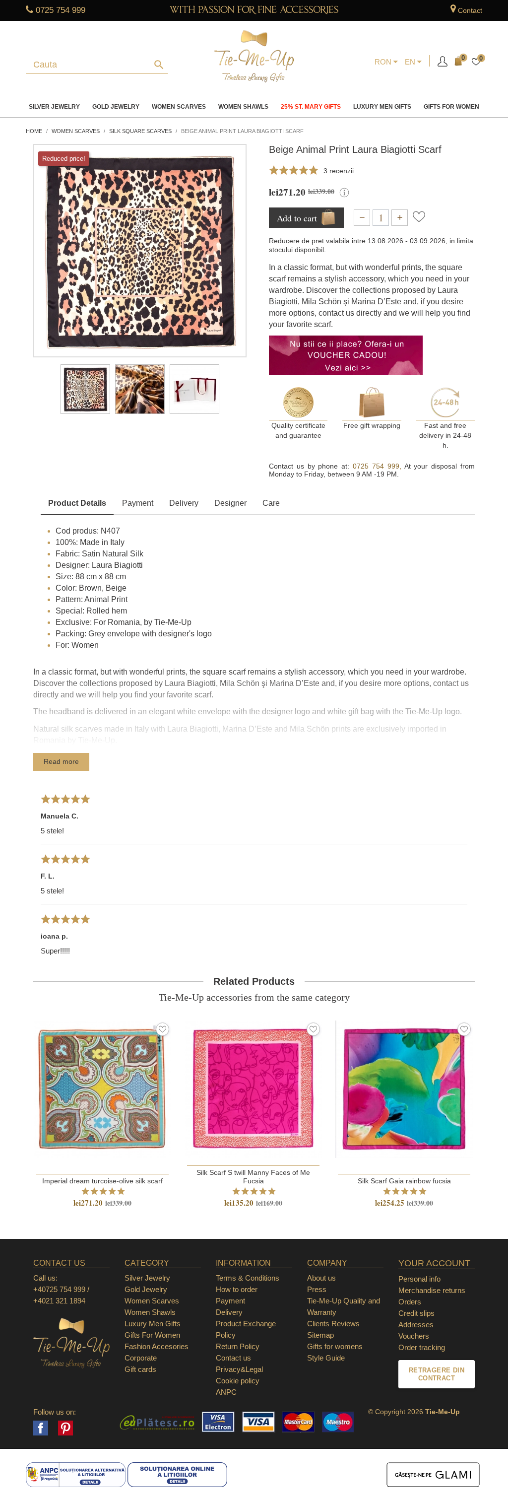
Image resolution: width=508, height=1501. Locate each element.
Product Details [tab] (77, 503)
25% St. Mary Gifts (311, 106)
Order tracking (421, 1347)
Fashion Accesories (157, 1346)
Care (271, 503)
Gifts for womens (335, 1346)
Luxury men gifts (382, 106)
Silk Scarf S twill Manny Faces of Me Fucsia (253, 1176)
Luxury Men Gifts (153, 1323)
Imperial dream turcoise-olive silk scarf (102, 1181)
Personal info (419, 1279)
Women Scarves (179, 106)
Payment (137, 503)
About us (321, 1278)
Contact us (233, 1358)
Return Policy (237, 1346)
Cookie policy (237, 1380)
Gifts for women (451, 106)
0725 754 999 (60, 10)
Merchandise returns (431, 1290)
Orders (409, 1301)
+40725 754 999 (59, 1289)
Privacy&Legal (239, 1369)
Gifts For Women (152, 1335)
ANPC (226, 1392)
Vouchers (413, 1336)
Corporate (141, 1358)
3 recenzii (338, 171)
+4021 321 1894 (59, 1300)
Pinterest (65, 1428)
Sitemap (320, 1335)
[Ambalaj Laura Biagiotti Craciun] (194, 389)
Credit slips (416, 1313)
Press (316, 1289)
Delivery (183, 503)
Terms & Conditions (247, 1278)
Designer (230, 503)
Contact (470, 10)
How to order (236, 1289)
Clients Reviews (333, 1323)
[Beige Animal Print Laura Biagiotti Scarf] (85, 389)
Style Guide (326, 1358)
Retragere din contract (436, 1374)
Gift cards (140, 1369)
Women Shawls (243, 106)
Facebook (40, 1428)
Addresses (416, 1324)
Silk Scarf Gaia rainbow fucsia (404, 1181)
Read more (61, 761)
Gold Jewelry (115, 106)
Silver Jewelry (54, 106)
